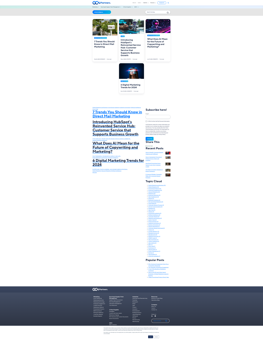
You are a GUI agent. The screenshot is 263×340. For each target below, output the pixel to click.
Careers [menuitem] (139, 2)
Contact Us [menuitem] (154, 310)
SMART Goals (152, 238)
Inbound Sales (152, 249)
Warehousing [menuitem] (135, 321)
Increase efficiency (153, 231)
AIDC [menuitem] (135, 7)
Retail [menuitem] (133, 303)
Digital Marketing (97, 171)
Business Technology (154, 225)
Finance (151, 230)
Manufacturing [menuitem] (136, 319)
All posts (95, 172)
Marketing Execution (154, 236)
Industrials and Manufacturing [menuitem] (139, 298)
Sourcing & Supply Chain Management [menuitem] (110, 7)
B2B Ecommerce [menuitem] (97, 311)
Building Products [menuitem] (136, 312)
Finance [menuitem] (134, 307)
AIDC (150, 244)
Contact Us (161, 2)
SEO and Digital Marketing (155, 202)
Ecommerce (152, 248)
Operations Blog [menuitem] (155, 300)
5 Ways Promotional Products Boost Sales (158, 277)
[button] (168, 3)
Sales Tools (151, 210)
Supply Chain (152, 220)
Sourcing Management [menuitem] (114, 301)
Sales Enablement (153, 197)
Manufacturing (152, 234)
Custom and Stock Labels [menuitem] (115, 313)
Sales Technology (153, 239)
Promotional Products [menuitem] (98, 309)
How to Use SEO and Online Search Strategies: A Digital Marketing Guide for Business (158, 274)
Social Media (152, 203)
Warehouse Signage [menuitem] (114, 315)
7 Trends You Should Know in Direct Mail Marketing (117, 114)
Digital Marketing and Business (100, 107)
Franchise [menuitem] (134, 300)
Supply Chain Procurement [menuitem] (116, 300)
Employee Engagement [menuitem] (99, 303)
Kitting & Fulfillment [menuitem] (98, 312)
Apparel (151, 198)
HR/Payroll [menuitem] (135, 316)
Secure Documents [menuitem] (114, 318)
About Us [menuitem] (134, 2)
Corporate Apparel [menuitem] (98, 314)
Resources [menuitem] (152, 2)
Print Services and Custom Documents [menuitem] (118, 316)
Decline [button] (156, 336)
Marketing (151, 193)
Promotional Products (154, 188)
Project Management (154, 251)
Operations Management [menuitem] (115, 303)
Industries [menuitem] (145, 2)
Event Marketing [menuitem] (97, 298)
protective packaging (154, 256)
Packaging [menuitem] (111, 311)
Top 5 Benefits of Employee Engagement (158, 267)
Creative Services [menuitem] (97, 305)
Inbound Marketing (106, 171)
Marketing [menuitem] (94, 7)
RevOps (151, 253)
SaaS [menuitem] (133, 305)
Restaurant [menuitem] (135, 302)
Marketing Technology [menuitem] (98, 302)
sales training (152, 243)
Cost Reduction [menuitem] (113, 305)
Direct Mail (95, 109)
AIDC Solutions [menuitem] (113, 324)
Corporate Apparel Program (156, 205)
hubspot (95, 140)
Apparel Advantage (154, 226)
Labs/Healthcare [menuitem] (136, 314)
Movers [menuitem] (134, 318)
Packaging (151, 208)
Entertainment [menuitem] (136, 311)
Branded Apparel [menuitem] (97, 316)
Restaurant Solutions (154, 200)
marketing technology (125, 107)
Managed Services (153, 233)
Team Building (152, 254)
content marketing (153, 241)
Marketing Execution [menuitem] (98, 300)
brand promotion (153, 221)
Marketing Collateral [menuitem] (98, 307)
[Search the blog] (168, 13)
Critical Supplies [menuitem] (127, 7)
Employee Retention (154, 195)
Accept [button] (150, 336)
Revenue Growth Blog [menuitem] (156, 298)
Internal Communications (155, 206)
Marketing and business (155, 218)
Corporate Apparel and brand (156, 228)
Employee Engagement (155, 190)
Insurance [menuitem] (134, 309)
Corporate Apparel (153, 216)
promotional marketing (113, 107)
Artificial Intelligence (136, 107)
